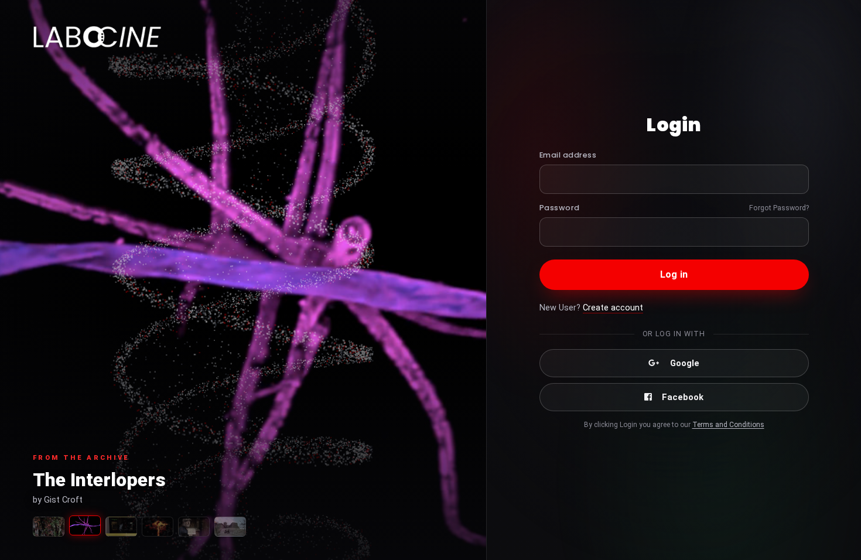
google (684, 363)
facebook (682, 397)
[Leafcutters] (48, 527)
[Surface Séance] (121, 527)
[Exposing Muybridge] (194, 527)
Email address (568, 155)
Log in (674, 274)
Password (559, 208)
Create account (613, 308)
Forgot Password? (779, 207)
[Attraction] (157, 527)
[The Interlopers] (85, 525)
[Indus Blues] (230, 527)
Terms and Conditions (728, 425)
